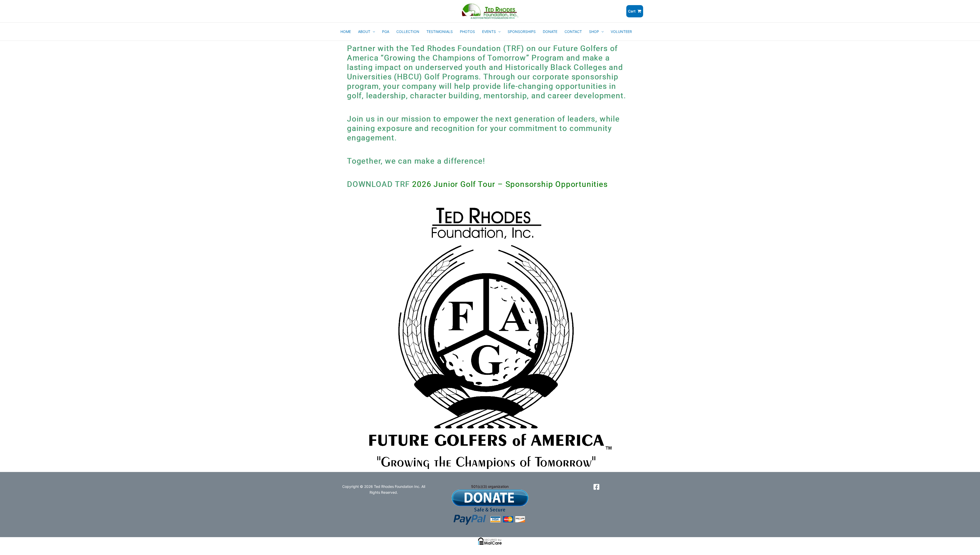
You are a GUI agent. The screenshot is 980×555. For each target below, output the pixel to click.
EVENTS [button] (489, 31)
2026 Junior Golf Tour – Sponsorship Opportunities (510, 184)
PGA (385, 31)
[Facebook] (596, 487)
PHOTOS (467, 31)
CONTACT (573, 31)
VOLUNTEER (621, 31)
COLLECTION (407, 31)
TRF (403, 184)
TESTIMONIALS (439, 31)
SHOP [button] (594, 31)
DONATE (550, 31)
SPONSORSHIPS (522, 31)
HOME (345, 31)
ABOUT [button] (364, 31)
